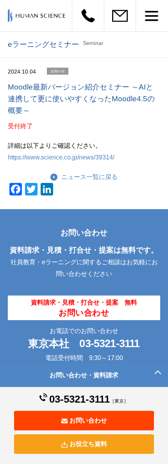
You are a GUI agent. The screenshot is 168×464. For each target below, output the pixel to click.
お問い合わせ (88, 420)
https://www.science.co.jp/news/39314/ (61, 157)
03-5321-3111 (109, 343)
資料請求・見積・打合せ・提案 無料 (84, 308)
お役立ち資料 (88, 444)
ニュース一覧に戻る (89, 177)
